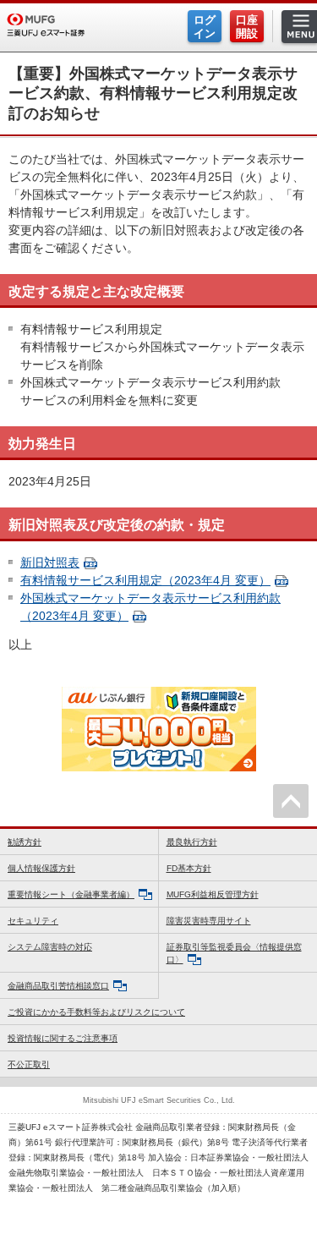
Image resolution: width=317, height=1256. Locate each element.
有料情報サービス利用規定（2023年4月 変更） (145, 580)
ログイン (205, 27)
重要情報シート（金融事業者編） (71, 894)
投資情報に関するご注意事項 (63, 1038)
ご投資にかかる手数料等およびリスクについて (96, 1012)
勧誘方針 (24, 842)
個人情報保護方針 (41, 868)
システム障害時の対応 (50, 947)
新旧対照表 (49, 562)
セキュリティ (33, 920)
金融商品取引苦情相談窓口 (58, 985)
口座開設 (247, 27)
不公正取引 (29, 1064)
